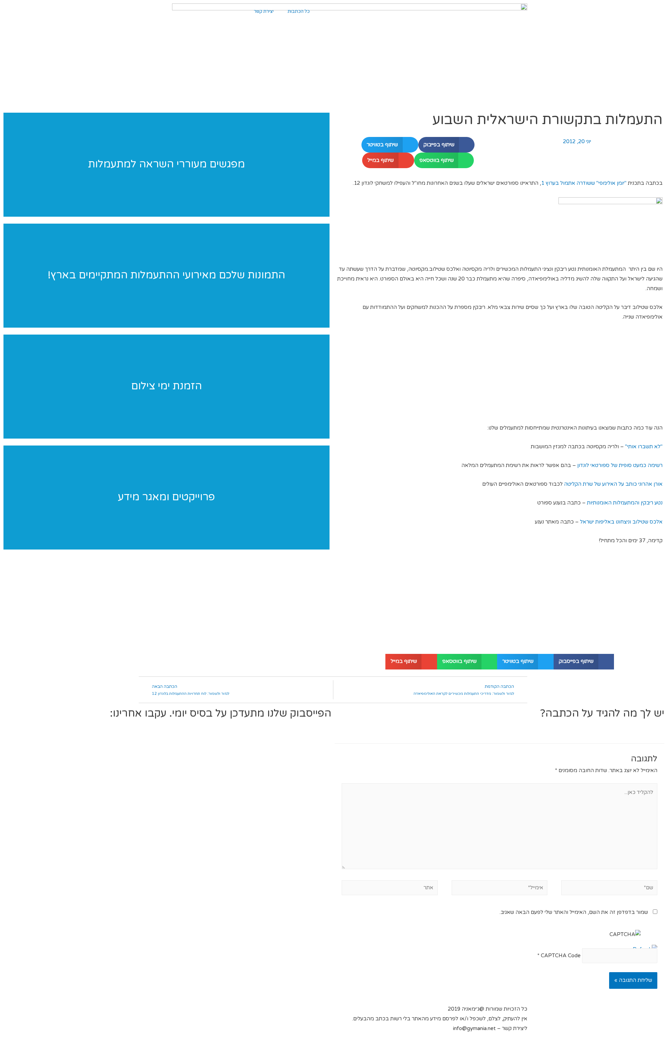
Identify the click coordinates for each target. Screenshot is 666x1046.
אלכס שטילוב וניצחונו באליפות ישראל (621, 522)
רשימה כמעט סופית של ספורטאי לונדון (620, 465)
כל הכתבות (299, 11)
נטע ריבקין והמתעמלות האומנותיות (625, 503)
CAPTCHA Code (561, 955)
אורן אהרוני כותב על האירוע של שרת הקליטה (613, 484)
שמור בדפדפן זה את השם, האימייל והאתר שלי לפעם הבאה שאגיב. (574, 912)
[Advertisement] (499, 376)
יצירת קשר (264, 11)
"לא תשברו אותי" (643, 446)
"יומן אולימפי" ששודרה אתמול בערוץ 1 (583, 183)
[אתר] (390, 889)
